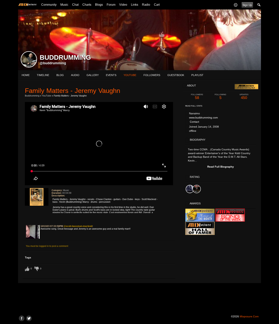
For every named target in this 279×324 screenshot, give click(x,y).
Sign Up (247, 5)
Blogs (99, 4)
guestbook (175, 75)
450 (244, 96)
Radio (146, 4)
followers (151, 75)
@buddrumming (53, 63)
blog (60, 75)
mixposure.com (249, 316)
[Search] (259, 5)
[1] (30, 208)
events (111, 75)
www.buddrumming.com (203, 117)
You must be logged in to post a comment (47, 246)
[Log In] (235, 5)
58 (197, 96)
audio (75, 75)
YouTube (46, 95)
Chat (75, 4)
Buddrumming (32, 95)
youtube (130, 75)
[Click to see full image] (139, 39)
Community (49, 4)
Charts (86, 4)
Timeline (43, 75)
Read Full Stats (193, 106)
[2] (32, 208)
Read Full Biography (220, 166)
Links (134, 4)
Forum (111, 4)
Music (64, 4)
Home (26, 75)
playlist (197, 75)
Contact (194, 121)
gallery (93, 75)
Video (123, 4)
